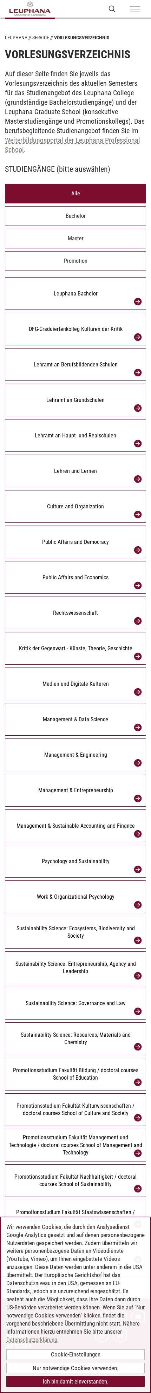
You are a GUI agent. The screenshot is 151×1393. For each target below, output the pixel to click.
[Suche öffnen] (112, 8)
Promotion (75, 261)
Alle (75, 193)
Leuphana (16, 37)
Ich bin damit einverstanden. (76, 1381)
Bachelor (76, 216)
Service (40, 37)
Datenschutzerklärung (31, 1339)
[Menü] (135, 9)
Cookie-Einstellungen (75, 1354)
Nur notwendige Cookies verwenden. (75, 1368)
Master (76, 238)
